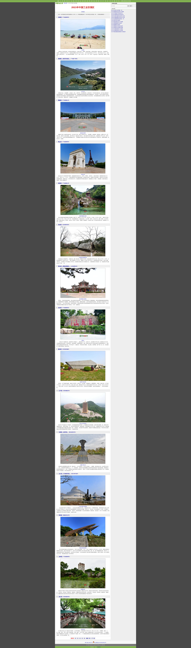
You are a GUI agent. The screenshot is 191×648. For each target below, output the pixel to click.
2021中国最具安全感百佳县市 (117, 26)
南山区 (60, 141)
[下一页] (93, 638)
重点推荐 (65, 3)
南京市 (67, 390)
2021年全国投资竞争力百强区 (117, 28)
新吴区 (60, 349)
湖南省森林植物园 (82, 547)
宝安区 (60, 307)
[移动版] (83, 11)
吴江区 (60, 596)
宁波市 (76, 473)
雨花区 (60, 515)
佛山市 (67, 100)
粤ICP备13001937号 (89, 642)
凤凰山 (83, 340)
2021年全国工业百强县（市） (117, 10)
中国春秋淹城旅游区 (83, 257)
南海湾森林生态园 (82, 216)
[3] (77, 638)
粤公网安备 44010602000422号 (100, 642)
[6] (84, 638)
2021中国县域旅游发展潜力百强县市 (118, 31)
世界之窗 (83, 174)
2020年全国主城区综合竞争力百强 (118, 16)
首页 (58, 0)
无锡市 (67, 349)
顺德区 (60, 100)
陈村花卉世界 (83, 133)
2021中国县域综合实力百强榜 (117, 21)
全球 (124, 0)
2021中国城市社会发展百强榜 (117, 27)
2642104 (98, 647)
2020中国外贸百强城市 (115, 20)
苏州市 (67, 596)
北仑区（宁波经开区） (65, 473)
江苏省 (64, 224)
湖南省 (64, 515)
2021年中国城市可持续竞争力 (117, 13)
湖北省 (70, 432)
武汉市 (73, 432)
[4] (80, 638)
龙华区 (60, 556)
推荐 (122, 0)
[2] (75, 638)
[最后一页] (88, 638)
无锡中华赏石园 (83, 381)
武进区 (60, 224)
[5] (82, 638)
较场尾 (83, 50)
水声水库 (83, 91)
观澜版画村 (83, 589)
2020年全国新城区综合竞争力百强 (118, 17)
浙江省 (73, 473)
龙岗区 (60, 17)
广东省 (64, 17)
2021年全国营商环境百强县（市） (118, 18)
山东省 (72, 266)
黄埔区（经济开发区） (64, 58)
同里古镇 (83, 629)
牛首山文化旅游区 (82, 423)
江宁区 (60, 390)
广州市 (75, 58)
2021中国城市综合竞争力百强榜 (117, 11)
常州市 (67, 224)
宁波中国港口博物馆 (83, 506)
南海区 (60, 183)
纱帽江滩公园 (83, 465)
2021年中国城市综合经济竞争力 (117, 14)
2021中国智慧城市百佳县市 (116, 23)
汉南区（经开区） (63, 432)
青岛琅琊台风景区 (82, 299)
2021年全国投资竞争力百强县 (117, 30)
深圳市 (67, 17)
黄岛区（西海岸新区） (64, 266)
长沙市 (67, 515)
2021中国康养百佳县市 (115, 24)
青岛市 (75, 266)
